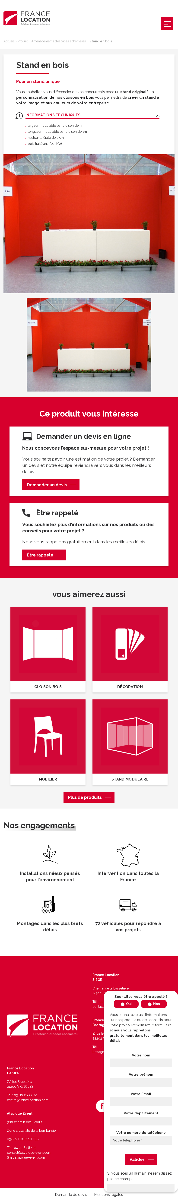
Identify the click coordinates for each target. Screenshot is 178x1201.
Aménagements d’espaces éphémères (58, 41)
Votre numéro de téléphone (141, 1133)
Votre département (141, 1113)
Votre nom (141, 1055)
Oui (128, 1004)
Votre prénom (141, 1074)
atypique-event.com (30, 1157)
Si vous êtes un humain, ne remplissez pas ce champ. (139, 1176)
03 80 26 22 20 (25, 1095)
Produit (23, 41)
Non (156, 1004)
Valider (137, 1159)
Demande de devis (71, 1194)
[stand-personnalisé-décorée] (89, 223)
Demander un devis (47, 484)
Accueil (8, 41)
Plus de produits (85, 797)
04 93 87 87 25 (25, 1148)
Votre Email (141, 1094)
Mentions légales (108, 1194)
